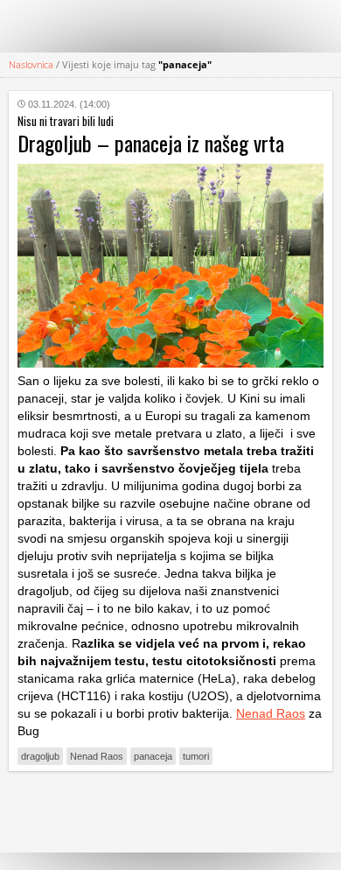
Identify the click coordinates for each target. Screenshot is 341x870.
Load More (170, 812)
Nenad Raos (270, 713)
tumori (196, 756)
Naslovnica (31, 64)
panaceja (153, 756)
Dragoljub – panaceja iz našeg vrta (150, 142)
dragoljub (40, 756)
